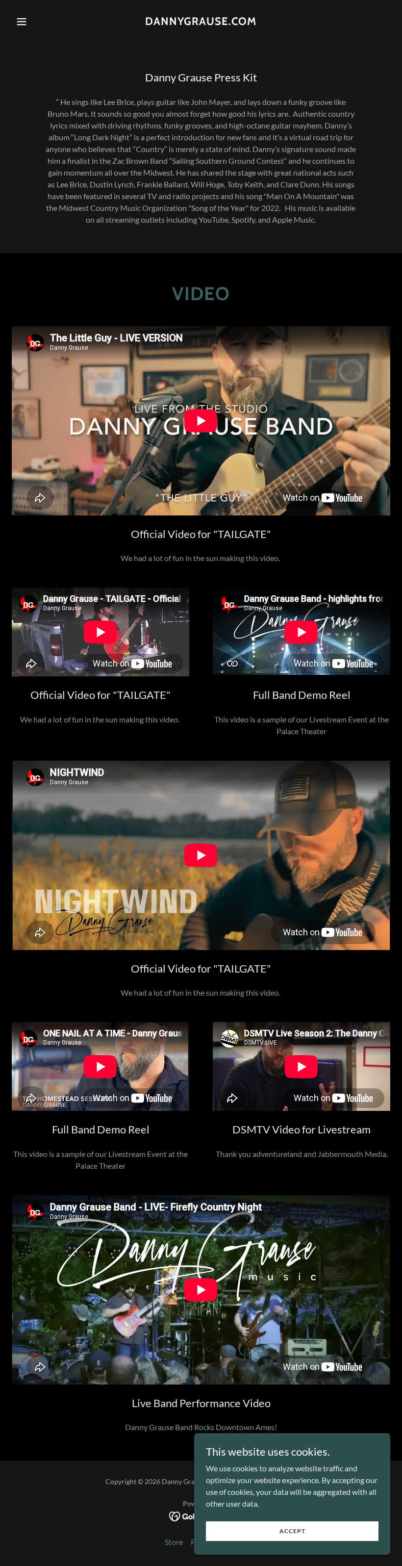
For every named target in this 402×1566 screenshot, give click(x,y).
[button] (40, 21)
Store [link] (174, 1541)
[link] (200, 21)
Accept (292, 1531)
